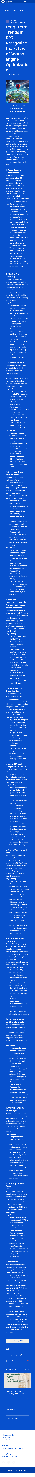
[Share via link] (21, 1355)
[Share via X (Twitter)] (12, 1355)
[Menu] (24, 1)
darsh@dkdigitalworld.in (10, 1440)
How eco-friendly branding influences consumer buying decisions (15, 1392)
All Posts (7, 10)
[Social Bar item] (8, 1462)
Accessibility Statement (10, 1457)
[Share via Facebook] (7, 1355)
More (22, 10)
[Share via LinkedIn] (16, 1355)
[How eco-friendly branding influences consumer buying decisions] (17, 1380)
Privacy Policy (6, 1454)
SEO (14, 10)
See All (27, 1369)
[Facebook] (3, 1462)
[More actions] (28, 21)
